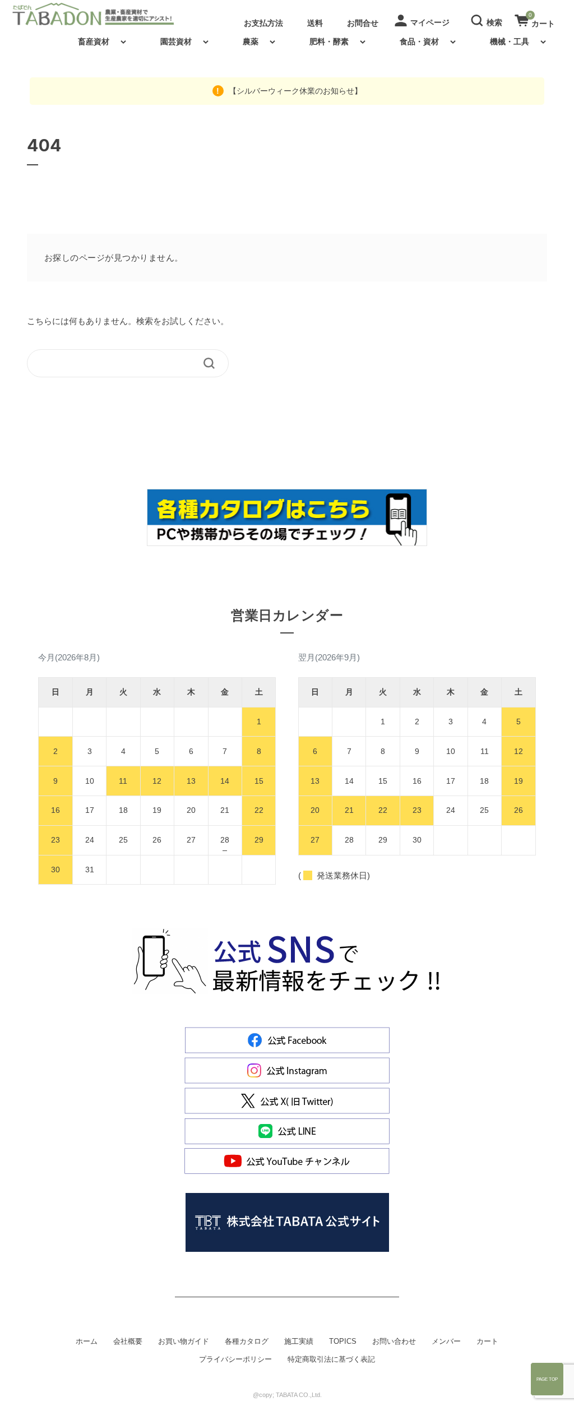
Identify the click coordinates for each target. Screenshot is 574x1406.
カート (487, 1341)
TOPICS (343, 1341)
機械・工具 (509, 41)
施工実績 (298, 1341)
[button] (488, 19)
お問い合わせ (394, 1341)
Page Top (547, 1379)
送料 (315, 22)
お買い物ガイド (183, 1341)
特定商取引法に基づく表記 (331, 1359)
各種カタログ (247, 1341)
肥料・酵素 (329, 41)
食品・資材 (419, 41)
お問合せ (362, 22)
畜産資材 (93, 41)
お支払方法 (263, 22)
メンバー (446, 1341)
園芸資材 (176, 41)
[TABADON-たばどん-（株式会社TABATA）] (102, 14)
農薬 (250, 41)
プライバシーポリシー (235, 1359)
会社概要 (127, 1341)
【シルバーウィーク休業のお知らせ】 (294, 90)
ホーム (87, 1341)
